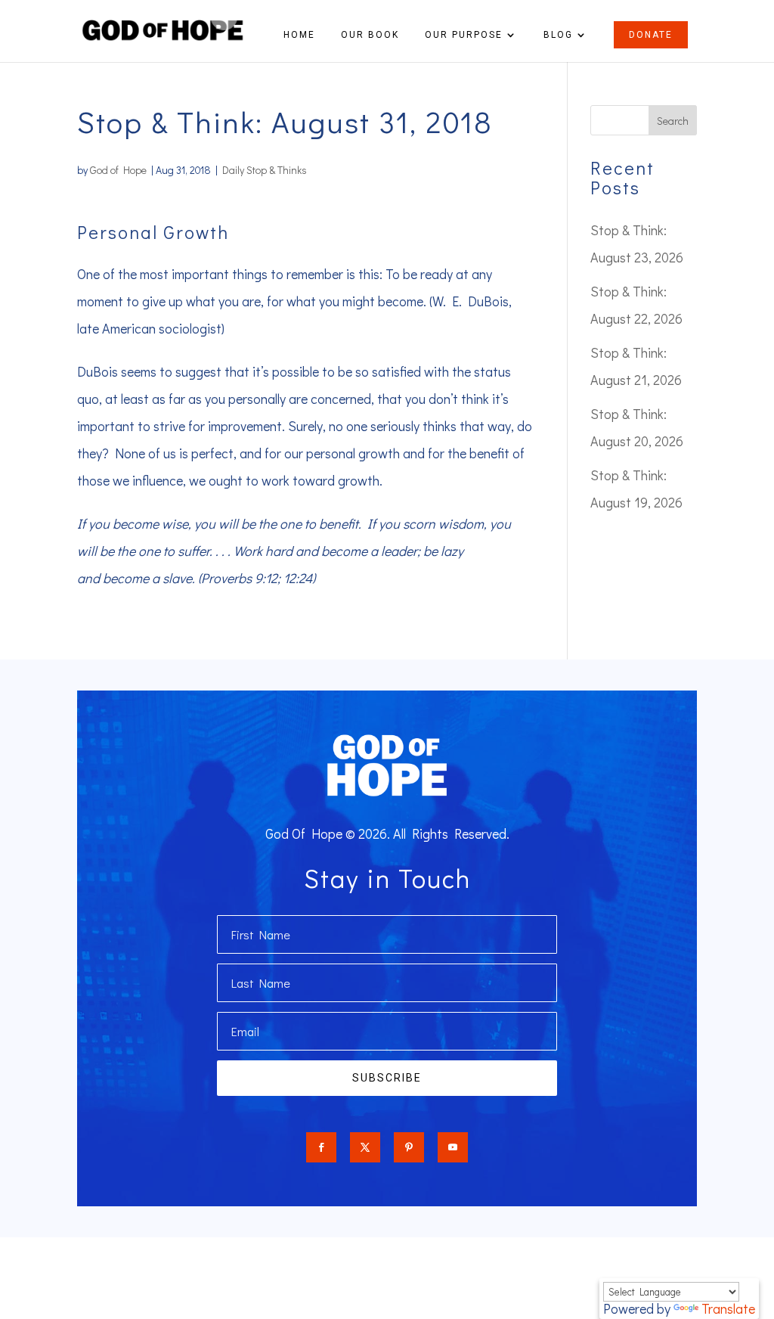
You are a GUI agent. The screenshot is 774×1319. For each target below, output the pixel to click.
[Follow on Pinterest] (409, 1147)
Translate (728, 1308)
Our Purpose (464, 34)
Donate (651, 34)
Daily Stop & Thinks (264, 170)
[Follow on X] (365, 1147)
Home (299, 34)
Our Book (370, 34)
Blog (558, 34)
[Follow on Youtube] (453, 1147)
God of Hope (118, 170)
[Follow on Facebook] (321, 1147)
